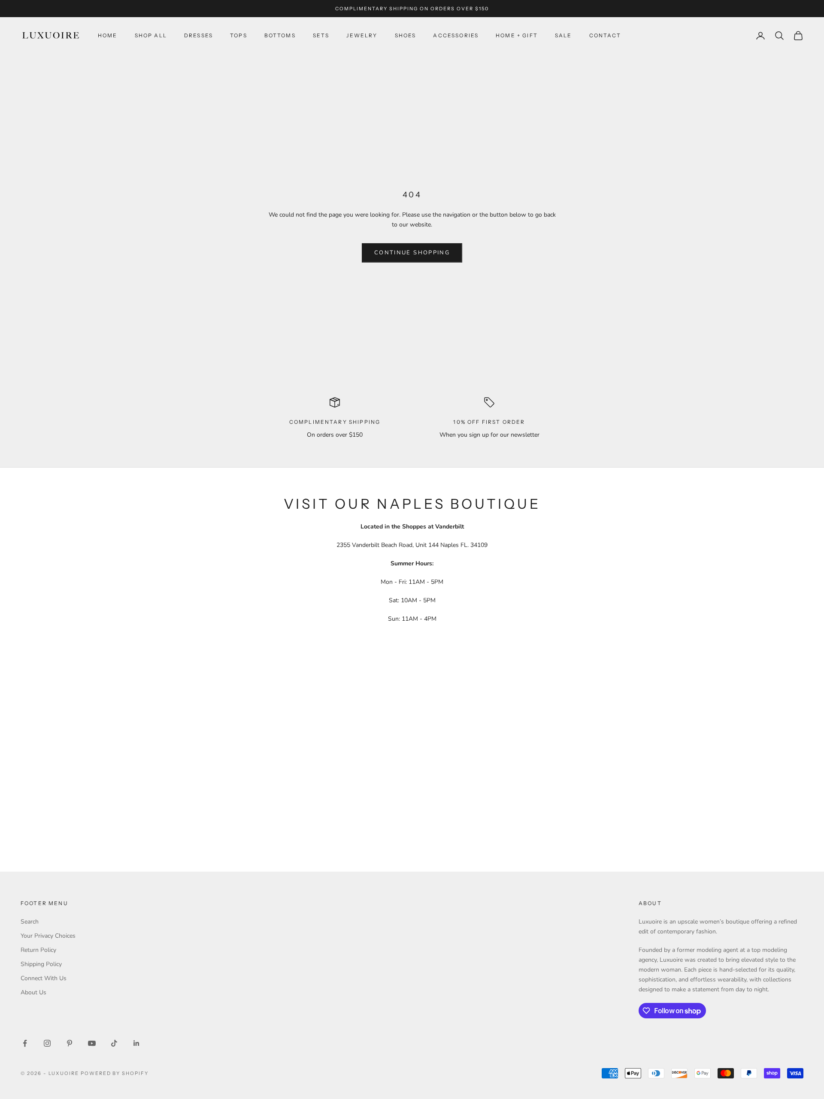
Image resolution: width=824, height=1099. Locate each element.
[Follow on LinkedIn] (136, 1043)
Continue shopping (412, 253)
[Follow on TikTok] (114, 1043)
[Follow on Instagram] (47, 1043)
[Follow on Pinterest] (69, 1043)
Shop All (151, 35)
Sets (321, 35)
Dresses (198, 35)
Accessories (456, 35)
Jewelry (361, 35)
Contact (605, 35)
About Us (33, 992)
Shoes (405, 35)
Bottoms (280, 35)
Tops (238, 35)
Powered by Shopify (115, 1073)
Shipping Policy (41, 964)
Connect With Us (44, 978)
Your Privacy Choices (48, 936)
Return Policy (38, 950)
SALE (563, 35)
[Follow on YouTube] (92, 1043)
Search (30, 922)
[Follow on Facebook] (25, 1043)
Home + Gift (517, 35)
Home (108, 35)
